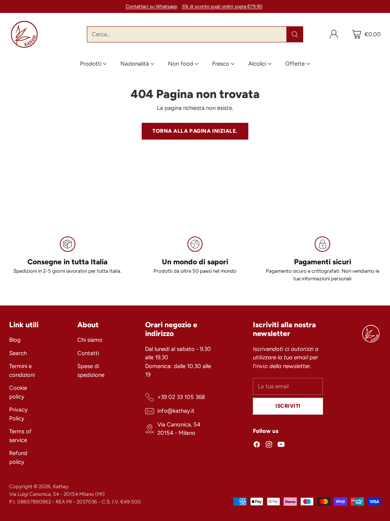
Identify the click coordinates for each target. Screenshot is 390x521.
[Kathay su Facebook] (256, 446)
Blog (15, 339)
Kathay (61, 486)
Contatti (88, 353)
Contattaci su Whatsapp (151, 6)
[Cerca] (294, 34)
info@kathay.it (176, 410)
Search (18, 353)
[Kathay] (24, 34)
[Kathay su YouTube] (281, 446)
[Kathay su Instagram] (268, 446)
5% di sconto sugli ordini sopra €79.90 (222, 6)
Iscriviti (287, 406)
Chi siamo (89, 339)
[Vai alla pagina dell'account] (334, 34)
